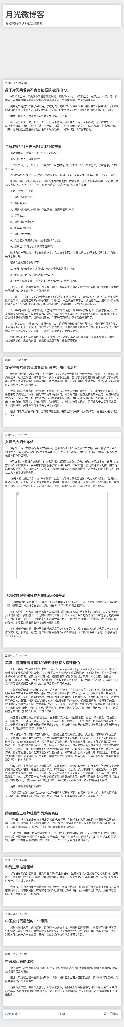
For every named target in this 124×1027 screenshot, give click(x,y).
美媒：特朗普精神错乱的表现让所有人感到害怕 (42, 663)
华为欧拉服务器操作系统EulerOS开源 (35, 596)
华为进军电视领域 (19, 867)
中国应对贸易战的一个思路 (26, 921)
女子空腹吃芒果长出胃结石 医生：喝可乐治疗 (41, 367)
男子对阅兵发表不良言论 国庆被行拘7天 (36, 90)
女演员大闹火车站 (19, 442)
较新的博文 (13, 1014)
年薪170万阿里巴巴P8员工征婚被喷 (33, 147)
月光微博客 (25, 14)
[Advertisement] (62, 50)
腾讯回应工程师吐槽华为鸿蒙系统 (31, 813)
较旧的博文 (111, 1014)
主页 (62, 1014)
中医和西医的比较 (19, 961)
